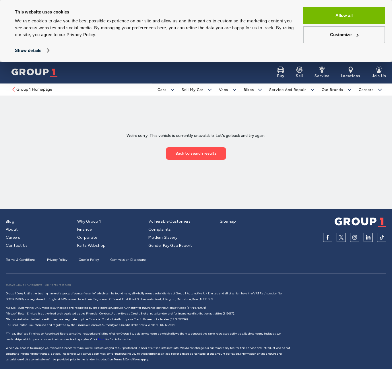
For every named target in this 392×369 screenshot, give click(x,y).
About (12, 229)
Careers (366, 90)
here (101, 339)
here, (127, 293)
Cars (162, 90)
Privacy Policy (57, 260)
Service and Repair (287, 90)
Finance (84, 229)
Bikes (249, 90)
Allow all (344, 15)
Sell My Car (192, 90)
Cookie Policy (89, 260)
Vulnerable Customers (169, 221)
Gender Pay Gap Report (170, 245)
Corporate (87, 237)
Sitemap (228, 221)
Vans (223, 90)
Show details (28, 50)
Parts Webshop (91, 245)
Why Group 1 (89, 221)
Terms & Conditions (21, 260)
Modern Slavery (162, 237)
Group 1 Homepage (34, 89)
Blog (10, 221)
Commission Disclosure (128, 260)
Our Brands (332, 90)
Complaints (159, 229)
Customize (341, 34)
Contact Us (17, 245)
